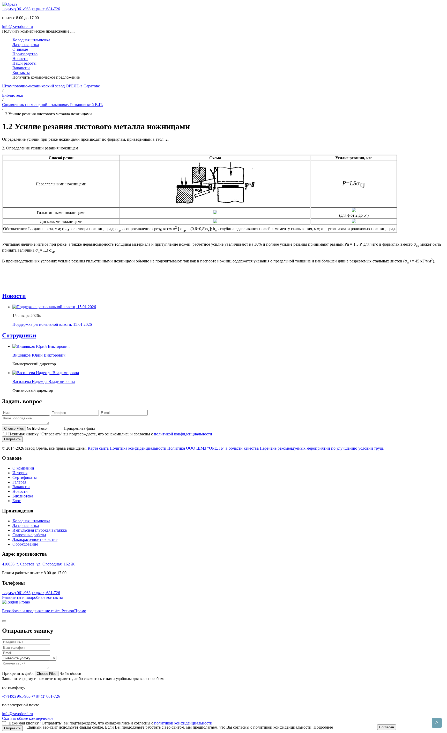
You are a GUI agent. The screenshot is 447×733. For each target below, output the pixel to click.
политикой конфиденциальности (183, 434)
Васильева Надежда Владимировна (43, 381)
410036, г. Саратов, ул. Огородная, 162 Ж (38, 564)
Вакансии (21, 68)
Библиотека (22, 496)
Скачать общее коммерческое (27, 718)
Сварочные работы (29, 535)
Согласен (386, 727)
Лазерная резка (25, 44)
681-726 (46, 9)
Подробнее (323, 727)
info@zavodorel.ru (17, 26)
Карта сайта (98, 448)
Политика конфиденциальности (138, 448)
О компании (23, 468)
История (19, 473)
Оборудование (25, 544)
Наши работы (24, 63)
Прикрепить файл (18, 673)
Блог (16, 500)
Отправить (12, 439)
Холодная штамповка (31, 40)
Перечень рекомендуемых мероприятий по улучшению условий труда (322, 448)
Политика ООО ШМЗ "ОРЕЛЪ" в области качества (213, 448)
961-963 (16, 9)
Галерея (19, 482)
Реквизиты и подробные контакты (32, 597)
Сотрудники (19, 335)
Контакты (21, 72)
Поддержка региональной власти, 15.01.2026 (52, 324)
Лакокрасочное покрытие (34, 539)
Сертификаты (24, 477)
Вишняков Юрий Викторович (38, 355)
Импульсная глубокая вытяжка (39, 530)
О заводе (20, 49)
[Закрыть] (4, 621)
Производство (25, 54)
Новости (20, 58)
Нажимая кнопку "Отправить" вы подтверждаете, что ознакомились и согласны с (110, 434)
